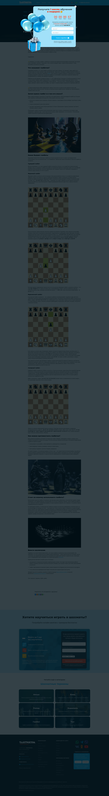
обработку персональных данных (65, 42)
